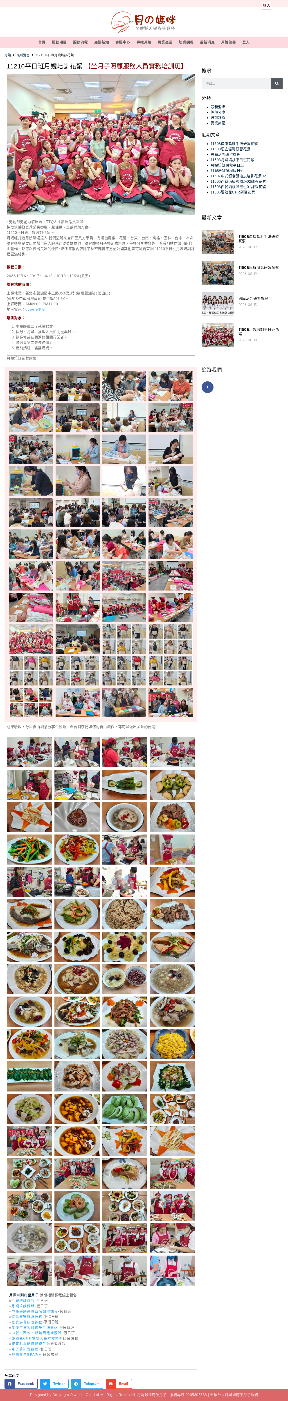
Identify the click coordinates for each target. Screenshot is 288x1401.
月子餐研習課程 (25, 1348)
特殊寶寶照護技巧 (27, 1316)
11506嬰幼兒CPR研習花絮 (233, 192)
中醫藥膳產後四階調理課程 (34, 1311)
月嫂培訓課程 (23, 1300)
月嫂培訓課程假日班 (227, 171)
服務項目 (59, 42)
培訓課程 (186, 42)
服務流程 (80, 42)
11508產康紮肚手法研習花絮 (234, 144)
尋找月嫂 (144, 42)
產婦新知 (101, 42)
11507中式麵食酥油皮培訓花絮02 (238, 176)
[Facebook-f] (208, 387)
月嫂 (7, 55)
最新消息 (207, 42)
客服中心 (122, 42)
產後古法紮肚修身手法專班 (34, 1327)
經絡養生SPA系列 (27, 1354)
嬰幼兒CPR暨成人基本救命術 (37, 1338)
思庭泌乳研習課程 (27, 1322)
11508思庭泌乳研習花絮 (231, 149)
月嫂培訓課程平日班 (227, 165)
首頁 (42, 42)
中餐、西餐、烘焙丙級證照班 (36, 1332)
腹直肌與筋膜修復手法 (30, 1343)
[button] (21, 1384)
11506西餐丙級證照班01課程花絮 (238, 187)
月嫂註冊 (228, 42)
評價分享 (218, 112)
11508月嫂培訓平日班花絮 (232, 160)
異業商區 (165, 42)
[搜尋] (277, 83)
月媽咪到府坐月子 (24, 1295)
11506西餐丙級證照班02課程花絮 (238, 181)
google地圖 (35, 309)
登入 (246, 42)
